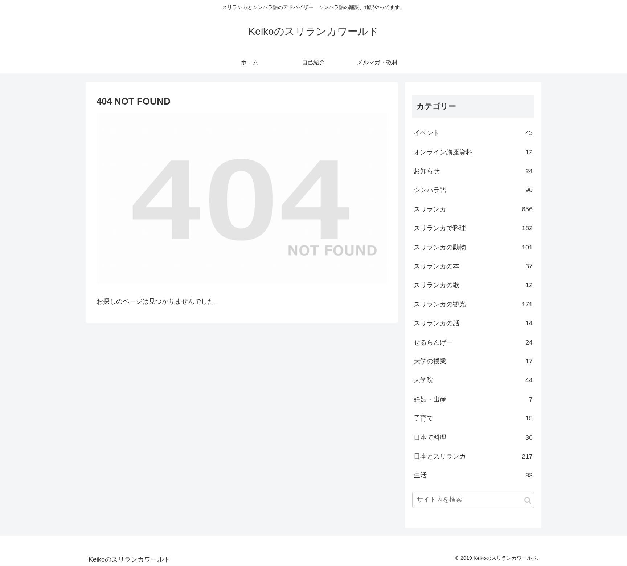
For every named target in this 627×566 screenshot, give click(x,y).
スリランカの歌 (473, 285)
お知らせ (473, 171)
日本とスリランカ (473, 456)
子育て (473, 418)
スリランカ (473, 209)
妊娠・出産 (473, 399)
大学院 (473, 380)
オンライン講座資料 (473, 152)
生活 (473, 475)
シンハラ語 (473, 190)
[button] (527, 500)
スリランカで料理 (473, 228)
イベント (473, 133)
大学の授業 (473, 361)
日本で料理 (473, 437)
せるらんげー (473, 342)
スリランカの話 (473, 323)
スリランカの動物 (473, 247)
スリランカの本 (473, 266)
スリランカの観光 (473, 304)
